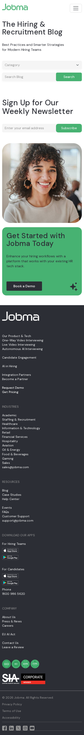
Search (69, 77)
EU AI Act (8, 634)
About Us (9, 617)
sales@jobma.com (15, 467)
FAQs (5, 512)
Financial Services (15, 437)
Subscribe (69, 128)
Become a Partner (15, 379)
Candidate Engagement (19, 357)
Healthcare (10, 424)
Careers (7, 626)
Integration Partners (16, 375)
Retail (6, 432)
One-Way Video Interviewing (22, 340)
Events (7, 508)
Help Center (10, 499)
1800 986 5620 (13, 594)
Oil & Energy (11, 450)
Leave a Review (13, 647)
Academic (9, 415)
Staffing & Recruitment (19, 419)
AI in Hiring (9, 366)
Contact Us (10, 643)
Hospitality (10, 441)
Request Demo (13, 388)
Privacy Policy (12, 704)
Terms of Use (11, 711)
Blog (5, 490)
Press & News (12, 621)
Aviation (8, 445)
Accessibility (11, 717)
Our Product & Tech (16, 336)
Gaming (7, 458)
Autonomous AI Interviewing (22, 349)
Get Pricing (10, 392)
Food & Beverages (15, 454)
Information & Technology (21, 428)
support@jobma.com (17, 520)
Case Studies (11, 495)
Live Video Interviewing (18, 345)
